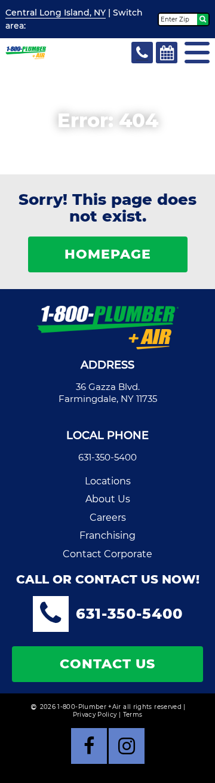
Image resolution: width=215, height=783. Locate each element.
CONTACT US (107, 664)
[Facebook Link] (89, 746)
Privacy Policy (95, 714)
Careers (108, 517)
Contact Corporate (107, 554)
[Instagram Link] (127, 746)
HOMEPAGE (107, 254)
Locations (108, 481)
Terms (133, 714)
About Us (107, 499)
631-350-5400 (107, 457)
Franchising (107, 535)
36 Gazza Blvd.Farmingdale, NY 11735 (108, 392)
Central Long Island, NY (55, 12)
